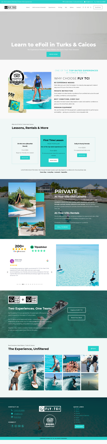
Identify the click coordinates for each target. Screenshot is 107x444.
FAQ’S (77, 417)
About (77, 411)
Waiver (78, 420)
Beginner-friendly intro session (25, 153)
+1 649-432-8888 (100, 1)
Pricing (78, 413)
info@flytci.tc (89, 1)
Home (77, 409)
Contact (78, 422)
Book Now (17, 417)
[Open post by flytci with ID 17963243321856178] (71, 363)
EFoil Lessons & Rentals (82, 415)
